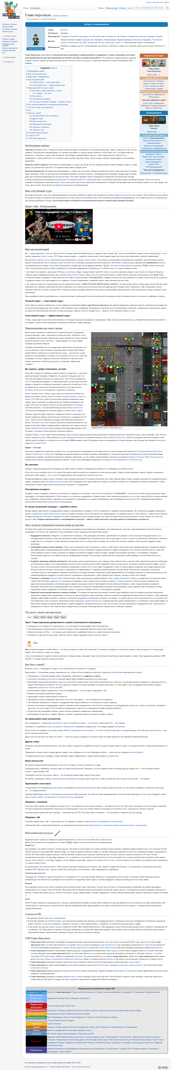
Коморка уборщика (158, 105)
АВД (108, 320)
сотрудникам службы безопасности (45, 514)
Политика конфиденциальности (36, 1067)
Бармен (146, 83)
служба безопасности (39, 428)
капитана (71, 272)
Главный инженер (153, 143)
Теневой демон (125, 1037)
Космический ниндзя (122, 1040)
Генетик (73, 1017)
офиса (104, 635)
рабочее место (70, 977)
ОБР (47, 771)
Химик (65, 1017)
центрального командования (114, 460)
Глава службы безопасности (153, 141)
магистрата (137, 965)
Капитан (64, 30)
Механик (78, 1014)
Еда (144, 94)
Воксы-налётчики (76, 1037)
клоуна (132, 311)
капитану (28, 390)
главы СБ (148, 945)
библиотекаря (92, 198)
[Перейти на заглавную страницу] (11, 10)
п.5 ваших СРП (143, 457)
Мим (161, 86)
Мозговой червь (138, 1040)
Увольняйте (94, 682)
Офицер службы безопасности (71, 1010)
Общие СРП (153, 164)
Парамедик (57, 1017)
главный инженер (125, 581)
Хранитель (149, 1043)
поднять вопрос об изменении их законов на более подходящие (57, 797)
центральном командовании (60, 502)
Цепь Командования (153, 162)
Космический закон (97, 36)
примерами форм (94, 180)
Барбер (160, 89)
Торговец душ (137, 1043)
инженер (72, 564)
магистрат (50, 454)
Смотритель (52, 1010)
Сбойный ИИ (81, 1043)
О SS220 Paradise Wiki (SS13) (59, 1067)
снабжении (62, 697)
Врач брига (130, 1010)
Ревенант (92, 1043)
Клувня (68, 1051)
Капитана (71, 61)
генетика (34, 948)
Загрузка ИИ (92, 42)
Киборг (54, 1034)
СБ (110, 263)
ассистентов (52, 679)
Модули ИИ (147, 157)
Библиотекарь (150, 89)
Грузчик (50, 1024)
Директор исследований (153, 146)
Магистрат (71, 1006)
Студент (70, 1020)
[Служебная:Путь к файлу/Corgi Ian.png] (29, 642)
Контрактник (62, 1040)
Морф (149, 1040)
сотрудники (57, 516)
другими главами (66, 746)
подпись (50, 396)
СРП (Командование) (154, 167)
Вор (60, 1045)
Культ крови (103, 1040)
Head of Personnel (48, 19)
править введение (60, 16)
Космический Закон (153, 159)
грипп (97, 311)
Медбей (120, 40)
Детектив (120, 1010)
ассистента (74, 356)
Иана (89, 296)
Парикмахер (83, 1027)
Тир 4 (56, 617)
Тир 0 (29, 617)
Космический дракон (76, 1040)
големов (81, 275)
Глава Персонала (154, 71)
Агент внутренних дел (56, 1006)
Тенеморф (126, 1043)
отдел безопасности (108, 945)
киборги (60, 788)
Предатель (30, 845)
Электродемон (112, 1037)
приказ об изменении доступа (52, 482)
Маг (111, 1040)
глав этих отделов (112, 942)
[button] (130, 7)
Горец (61, 1051)
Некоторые (47, 516)
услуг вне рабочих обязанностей (61, 727)
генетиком (49, 341)
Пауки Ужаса (158, 1040)
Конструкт (51, 1040)
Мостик (101, 42)
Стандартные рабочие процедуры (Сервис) (145, 36)
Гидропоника (159, 94)
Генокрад (29, 873)
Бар (150, 103)
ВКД (98, 564)
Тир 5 (63, 617)
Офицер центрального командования (62, 1049)
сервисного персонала (123, 195)
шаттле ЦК (135, 499)
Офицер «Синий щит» (80, 998)
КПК (58, 272)
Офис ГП (119, 42)
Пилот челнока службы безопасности (100, 1010)
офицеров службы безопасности (88, 601)
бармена (78, 198)
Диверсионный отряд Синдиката (146, 1037)
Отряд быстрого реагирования (92, 1049)
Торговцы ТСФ (126, 1049)
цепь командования (57, 918)
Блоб (27, 899)
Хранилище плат (75, 42)
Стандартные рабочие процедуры (75, 36)
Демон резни (99, 1037)
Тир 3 (50, 617)
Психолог (91, 1017)
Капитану (105, 857)
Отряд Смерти (112, 1049)
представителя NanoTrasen (98, 965)
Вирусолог (82, 1017)
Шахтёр (58, 1024)
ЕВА (84, 42)
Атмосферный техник (56, 1014)
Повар (153, 83)
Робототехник (60, 1020)
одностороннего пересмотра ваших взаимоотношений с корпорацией (118, 825)
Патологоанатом (103, 1017)
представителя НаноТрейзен (64, 779)
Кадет (138, 1010)
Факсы (158, 154)
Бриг (92, 40)
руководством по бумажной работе (70, 180)
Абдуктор (51, 1037)
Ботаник (160, 83)
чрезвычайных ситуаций (123, 971)
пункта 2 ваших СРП (49, 256)
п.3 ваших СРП (39, 443)
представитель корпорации (82, 730)
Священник (154, 86)
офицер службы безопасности (62, 263)
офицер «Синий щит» (34, 454)
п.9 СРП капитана (134, 460)
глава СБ (107, 948)
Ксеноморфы (91, 1040)
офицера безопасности (76, 437)
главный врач (93, 581)
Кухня (145, 103)
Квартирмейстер (160, 148)
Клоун (145, 86)
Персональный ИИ (86, 1034)
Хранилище (110, 42)
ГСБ (41, 956)
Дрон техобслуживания (67, 1034)
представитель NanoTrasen (151, 451)
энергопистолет (43, 260)
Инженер (70, 1014)
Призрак (81, 1030)
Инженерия (137, 40)
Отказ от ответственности (80, 1067)
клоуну (145, 849)
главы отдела (76, 410)
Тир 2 (43, 617)
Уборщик (160, 81)
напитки (150, 94)
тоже (90, 723)
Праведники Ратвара (55, 1043)
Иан (48, 632)
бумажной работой (70, 971)
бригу (52, 927)
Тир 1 (36, 617)
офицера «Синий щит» (119, 965)
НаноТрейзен (117, 672)
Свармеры (116, 1043)
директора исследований (87, 948)
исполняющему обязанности (62, 959)
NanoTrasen (97, 493)
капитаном (63, 765)
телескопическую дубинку (121, 265)
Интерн (115, 1017)
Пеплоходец (72, 1030)
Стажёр (87, 1014)
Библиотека (157, 108)
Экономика (121, 36)
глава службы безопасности (114, 437)
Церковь (148, 108)
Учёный (50, 1020)
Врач (49, 1017)
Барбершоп (145, 105)
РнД (105, 40)
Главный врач (147, 148)
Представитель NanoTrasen (58, 998)
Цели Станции (158, 157)
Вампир (28, 883)
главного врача (69, 948)
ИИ (95, 511)
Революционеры (104, 1043)
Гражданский (60, 1030)
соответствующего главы (72, 396)
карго (137, 272)
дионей (71, 275)
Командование (145, 173)
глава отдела (140, 942)
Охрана (66, 547)
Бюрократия (111, 36)
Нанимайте (32, 679)
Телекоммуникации (160, 173)
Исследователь (131, 1027)
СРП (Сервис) (154, 97)
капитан (136, 493)
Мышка (50, 1030)
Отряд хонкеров (139, 1049)
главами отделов (32, 61)
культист (42, 873)
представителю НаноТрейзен (111, 821)
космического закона (46, 687)
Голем (88, 1030)
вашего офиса (60, 182)
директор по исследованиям (62, 581)
